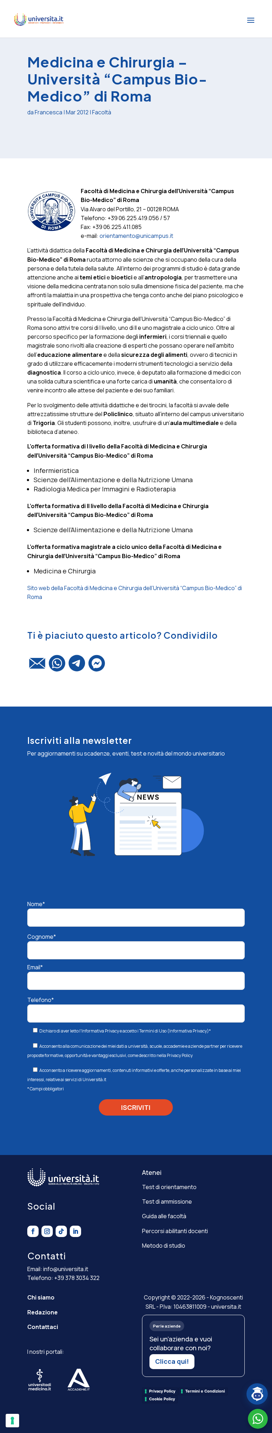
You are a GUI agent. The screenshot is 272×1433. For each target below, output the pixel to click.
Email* (35, 967)
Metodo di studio (163, 1245)
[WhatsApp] (57, 666)
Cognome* (41, 937)
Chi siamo (41, 1297)
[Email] (37, 666)
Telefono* (40, 1000)
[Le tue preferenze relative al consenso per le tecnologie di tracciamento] (12, 1420)
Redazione (42, 1312)
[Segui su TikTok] (61, 1231)
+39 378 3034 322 (77, 1278)
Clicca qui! (172, 1361)
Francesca (48, 112)
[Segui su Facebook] (33, 1231)
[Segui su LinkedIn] (75, 1231)
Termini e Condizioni (205, 1391)
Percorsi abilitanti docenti (175, 1231)
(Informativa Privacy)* (188, 1031)
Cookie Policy (162, 1398)
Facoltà (101, 112)
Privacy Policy (180, 1055)
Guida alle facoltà (164, 1216)
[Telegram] (77, 666)
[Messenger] (97, 666)
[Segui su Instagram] (47, 1231)
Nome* (36, 904)
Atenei (152, 1172)
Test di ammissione (167, 1201)
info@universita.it (65, 1269)
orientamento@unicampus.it (136, 236)
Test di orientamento (169, 1187)
